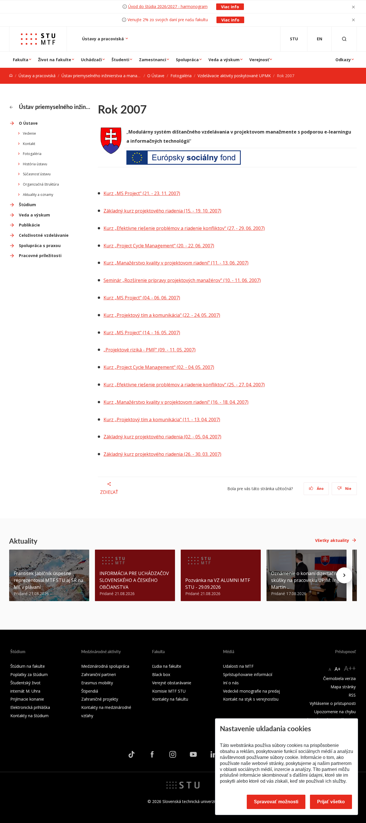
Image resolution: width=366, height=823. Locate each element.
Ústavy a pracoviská (103, 38)
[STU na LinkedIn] (214, 754)
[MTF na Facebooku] (152, 754)
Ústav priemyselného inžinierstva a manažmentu (106, 75)
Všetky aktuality (332, 540)
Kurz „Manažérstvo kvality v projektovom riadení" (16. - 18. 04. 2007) (176, 402)
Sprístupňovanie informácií (247, 674)
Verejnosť (259, 59)
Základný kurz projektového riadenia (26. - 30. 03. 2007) (162, 454)
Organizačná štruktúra (41, 184)
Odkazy (343, 59)
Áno (320, 488)
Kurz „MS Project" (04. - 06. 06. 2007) (142, 298)
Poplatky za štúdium (29, 674)
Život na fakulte (54, 59)
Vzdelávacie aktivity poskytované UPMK (234, 75)
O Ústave (155, 75)
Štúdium (27, 204)
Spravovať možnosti (276, 801)
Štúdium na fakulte (27, 666)
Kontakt (29, 143)
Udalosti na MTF (238, 666)
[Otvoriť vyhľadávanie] (344, 39)
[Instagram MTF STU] (172, 754)
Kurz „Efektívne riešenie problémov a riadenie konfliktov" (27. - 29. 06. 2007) (184, 228)
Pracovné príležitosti (40, 255)
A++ (350, 668)
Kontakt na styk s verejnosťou (251, 699)
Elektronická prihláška (30, 707)
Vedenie (29, 133)
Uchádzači (91, 59)
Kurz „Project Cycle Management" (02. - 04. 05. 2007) (159, 367)
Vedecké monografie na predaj (251, 691)
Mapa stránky (343, 686)
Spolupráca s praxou (40, 245)
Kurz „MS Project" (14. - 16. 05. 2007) (142, 332)
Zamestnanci (152, 59)
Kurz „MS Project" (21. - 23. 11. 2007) (142, 193)
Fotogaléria (181, 75)
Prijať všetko (331, 801)
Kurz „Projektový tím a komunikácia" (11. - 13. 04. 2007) (162, 419)
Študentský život (25, 682)
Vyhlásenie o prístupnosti (333, 703)
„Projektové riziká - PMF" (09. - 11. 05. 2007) (150, 350)
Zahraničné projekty (99, 699)
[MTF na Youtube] (193, 754)
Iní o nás (231, 682)
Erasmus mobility (97, 682)
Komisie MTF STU (169, 691)
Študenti (120, 59)
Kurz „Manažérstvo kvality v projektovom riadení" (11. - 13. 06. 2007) (176, 263)
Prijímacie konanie (27, 699)
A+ (338, 668)
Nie (347, 488)
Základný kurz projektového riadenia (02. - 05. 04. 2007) (162, 437)
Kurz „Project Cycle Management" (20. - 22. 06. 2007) (159, 245)
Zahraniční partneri (98, 674)
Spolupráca (187, 59)
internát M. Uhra (25, 691)
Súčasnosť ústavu (37, 174)
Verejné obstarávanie (171, 682)
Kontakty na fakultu (170, 699)
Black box (161, 674)
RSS (352, 695)
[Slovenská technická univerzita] (183, 785)
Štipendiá (89, 691)
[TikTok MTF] (131, 754)
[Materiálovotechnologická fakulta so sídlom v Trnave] (38, 39)
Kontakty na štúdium (29, 715)
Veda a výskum (224, 59)
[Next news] (344, 575)
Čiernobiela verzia (339, 678)
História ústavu (35, 164)
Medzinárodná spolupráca (105, 666)
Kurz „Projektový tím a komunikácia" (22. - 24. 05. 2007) (162, 315)
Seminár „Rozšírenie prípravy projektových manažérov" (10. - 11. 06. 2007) (182, 280)
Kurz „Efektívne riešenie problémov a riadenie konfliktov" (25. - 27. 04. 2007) (184, 384)
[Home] (11, 75)
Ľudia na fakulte (166, 666)
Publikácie (29, 225)
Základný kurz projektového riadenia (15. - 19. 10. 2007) (162, 211)
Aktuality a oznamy (38, 194)
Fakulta (20, 59)
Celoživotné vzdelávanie (44, 235)
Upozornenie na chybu (335, 711)
